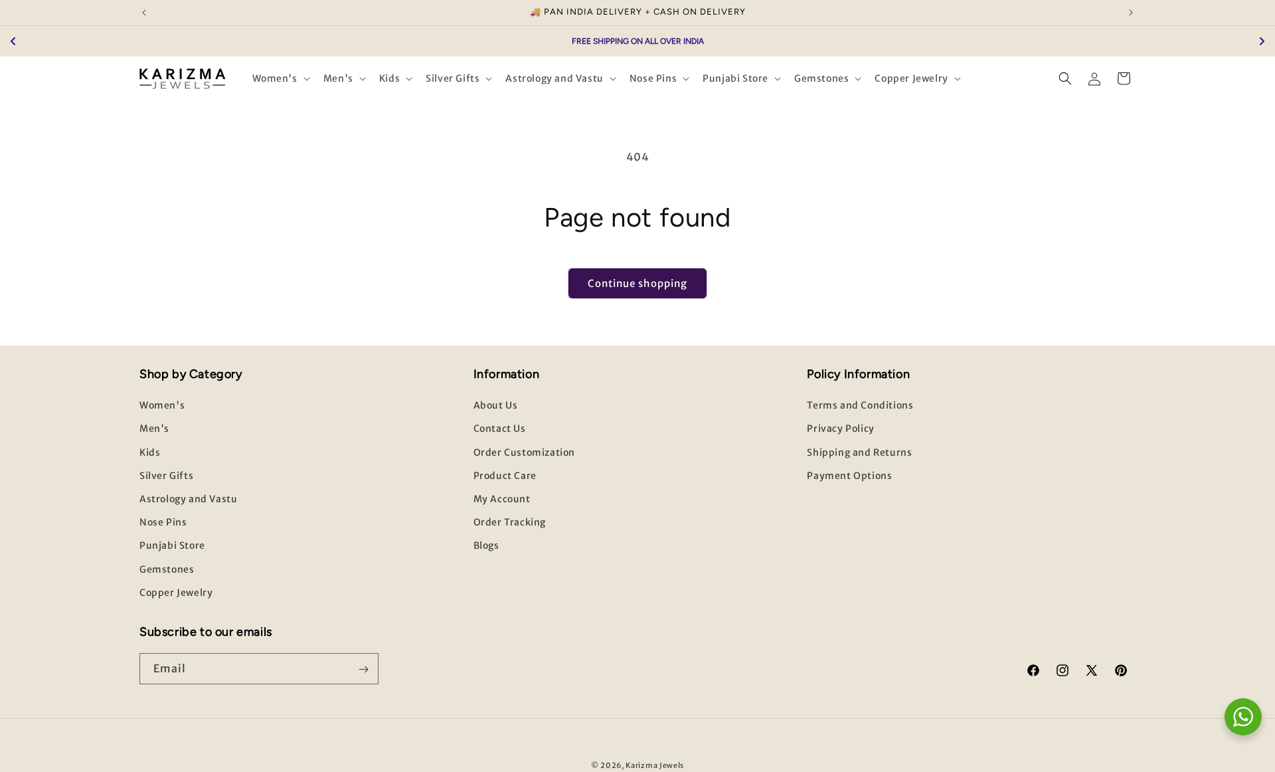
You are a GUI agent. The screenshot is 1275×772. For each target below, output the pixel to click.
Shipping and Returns (859, 452)
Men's (154, 429)
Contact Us (499, 429)
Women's (162, 406)
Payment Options (849, 476)
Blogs (486, 546)
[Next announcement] (1131, 12)
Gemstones (166, 569)
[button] (279, 78)
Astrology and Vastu (188, 499)
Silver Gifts (166, 476)
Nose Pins (163, 522)
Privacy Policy (840, 429)
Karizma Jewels (655, 765)
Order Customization (524, 452)
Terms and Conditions (860, 406)
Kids (149, 452)
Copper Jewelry (175, 593)
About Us (495, 406)
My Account (502, 499)
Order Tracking (509, 522)
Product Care (505, 476)
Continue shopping (637, 283)
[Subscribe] (363, 669)
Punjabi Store (172, 546)
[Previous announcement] (144, 12)
